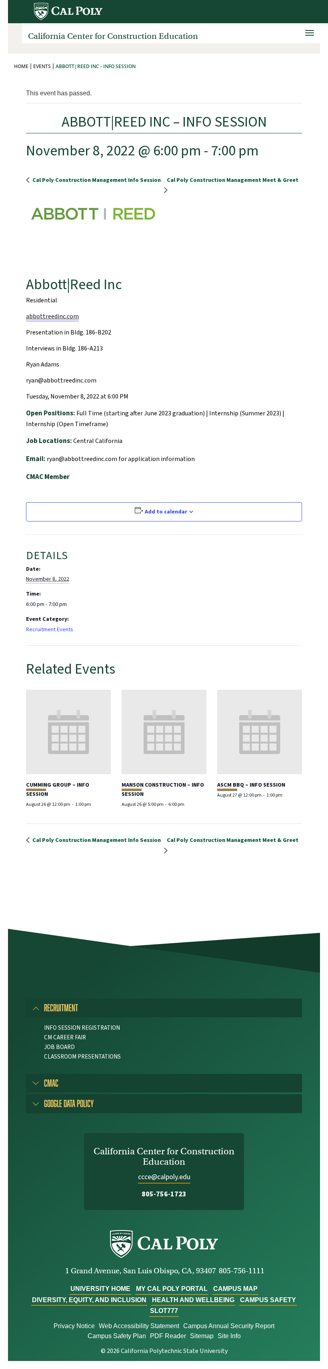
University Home (100, 1288)
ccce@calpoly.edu (164, 1177)
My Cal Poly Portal (172, 1288)
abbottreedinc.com (52, 316)
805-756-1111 (241, 1270)
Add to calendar (166, 512)
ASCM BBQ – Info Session (251, 785)
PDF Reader (168, 1336)
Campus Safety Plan (117, 1336)
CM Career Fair (65, 1037)
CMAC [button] (51, 1082)
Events (42, 66)
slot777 (164, 1310)
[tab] (164, 1008)
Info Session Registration (82, 1028)
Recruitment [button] (61, 1007)
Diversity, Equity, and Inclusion (89, 1300)
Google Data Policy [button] (69, 1103)
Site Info (229, 1336)
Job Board (59, 1047)
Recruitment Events (49, 630)
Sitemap (202, 1336)
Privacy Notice (74, 1326)
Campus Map (235, 1288)
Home (21, 66)
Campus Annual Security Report (228, 1326)
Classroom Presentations (82, 1057)
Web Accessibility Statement (139, 1326)
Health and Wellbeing (193, 1300)
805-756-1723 (164, 1194)
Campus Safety (268, 1300)
